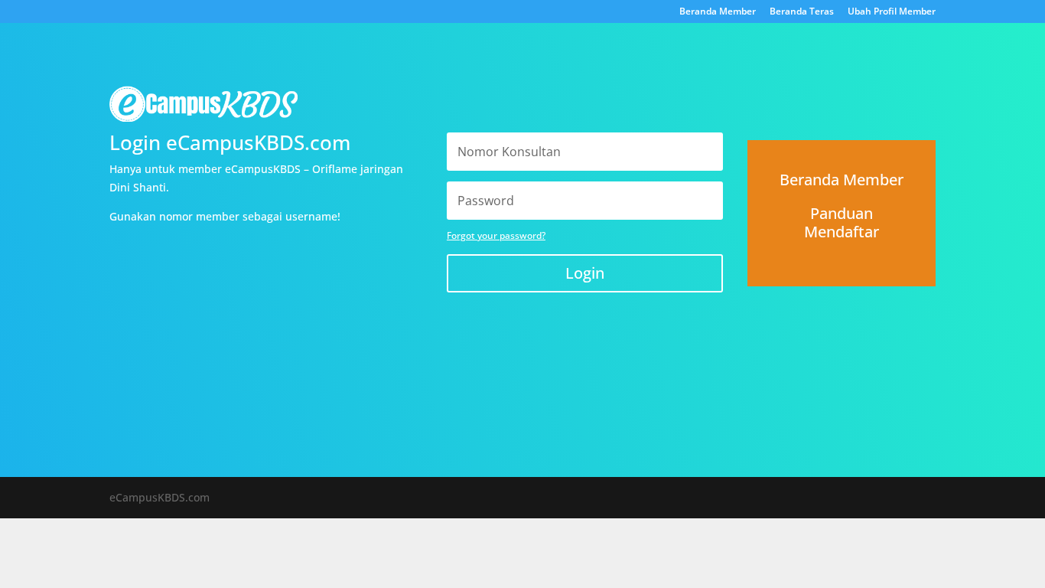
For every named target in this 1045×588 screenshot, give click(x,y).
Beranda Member (717, 12)
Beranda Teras (802, 12)
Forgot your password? (496, 235)
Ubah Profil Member (892, 12)
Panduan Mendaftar (841, 222)
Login (584, 273)
